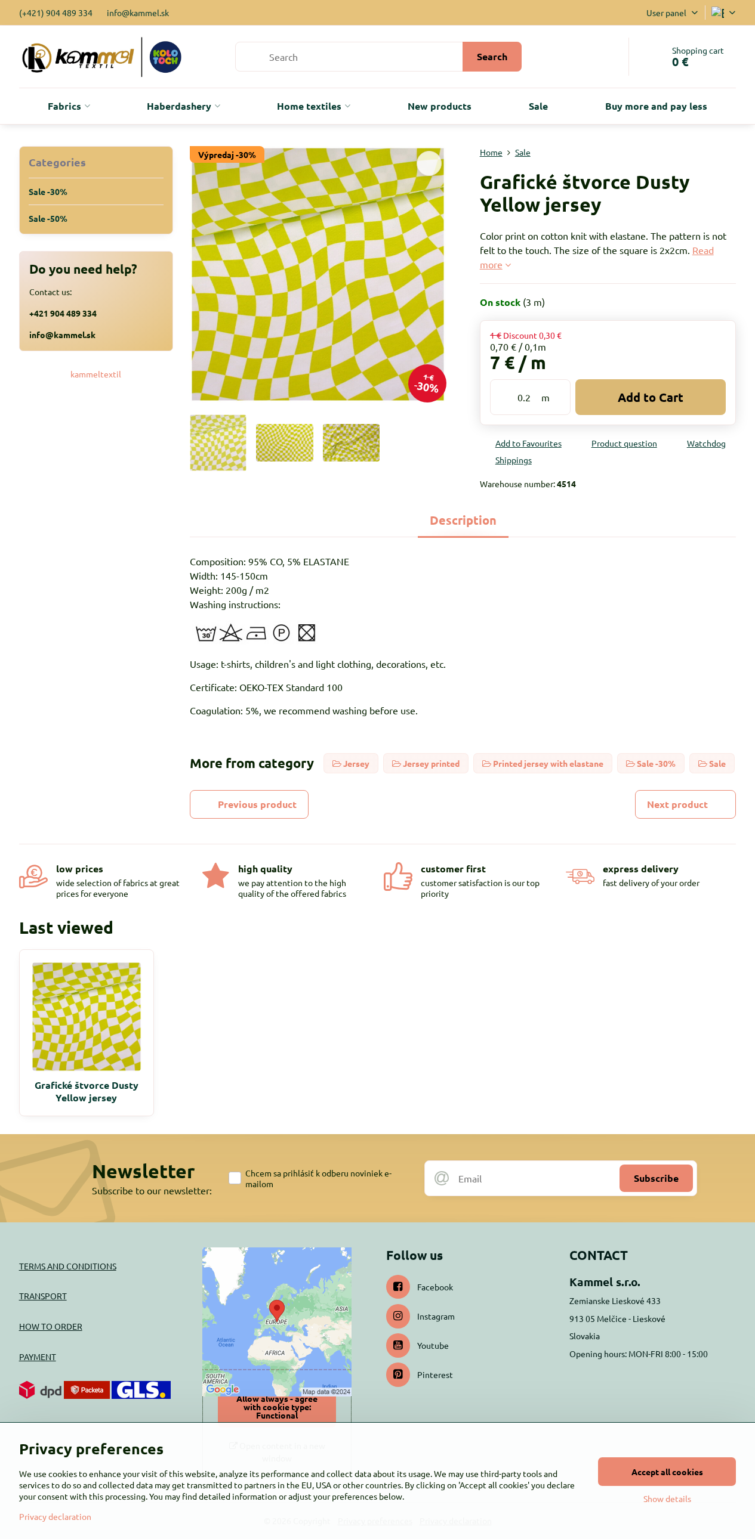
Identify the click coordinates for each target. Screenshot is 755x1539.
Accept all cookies (667, 1471)
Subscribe (656, 1178)
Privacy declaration (55, 1516)
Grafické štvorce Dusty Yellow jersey (86, 1091)
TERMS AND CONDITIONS (67, 1266)
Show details (667, 1498)
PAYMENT (37, 1356)
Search (492, 56)
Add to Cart (650, 397)
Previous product (257, 804)
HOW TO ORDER (50, 1326)
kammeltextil (95, 374)
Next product (677, 804)
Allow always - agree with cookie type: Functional (277, 1406)
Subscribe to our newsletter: (152, 1190)
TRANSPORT (43, 1295)
